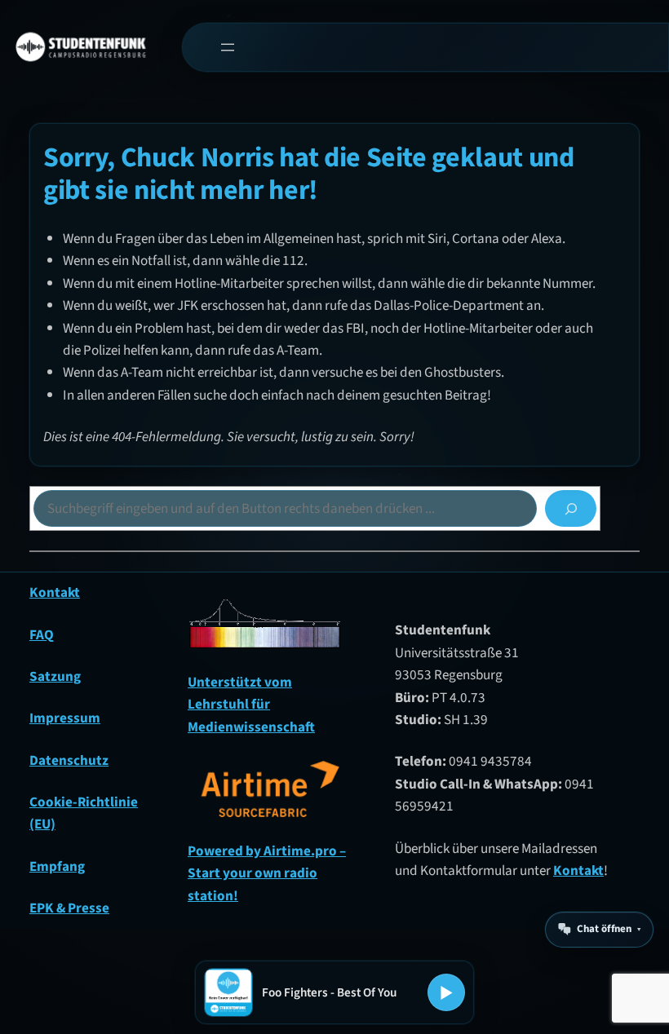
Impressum (64, 718)
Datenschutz (69, 760)
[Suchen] (570, 508)
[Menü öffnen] (227, 47)
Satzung (55, 676)
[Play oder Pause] (446, 992)
